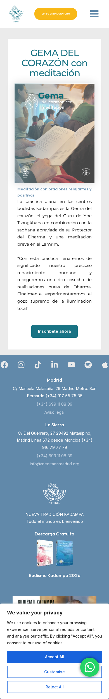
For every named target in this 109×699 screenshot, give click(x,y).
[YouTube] (71, 364)
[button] (55, 14)
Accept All (54, 656)
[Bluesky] (105, 364)
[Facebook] (4, 364)
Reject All (55, 686)
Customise (54, 671)
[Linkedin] (54, 364)
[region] (54, 651)
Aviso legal (54, 412)
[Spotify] (88, 364)
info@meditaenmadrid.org (54, 463)
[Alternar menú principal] (94, 14)
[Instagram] (21, 364)
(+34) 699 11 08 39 (54, 404)
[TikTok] (38, 364)
